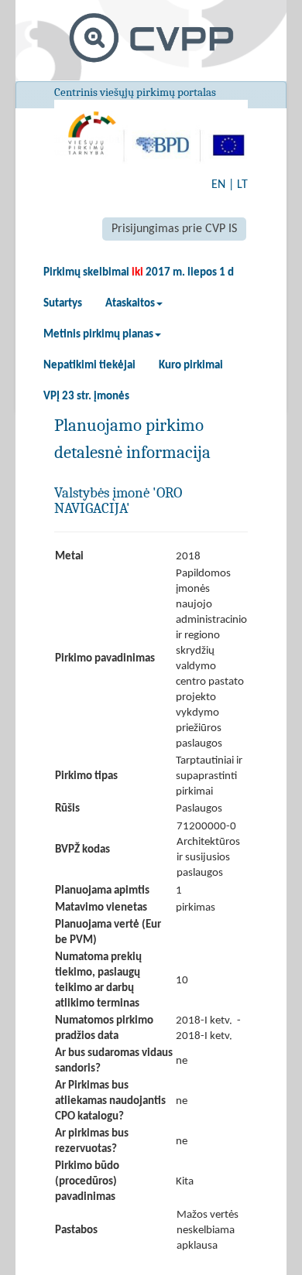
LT (242, 185)
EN (218, 185)
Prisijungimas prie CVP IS (174, 229)
